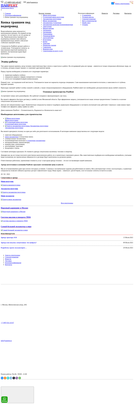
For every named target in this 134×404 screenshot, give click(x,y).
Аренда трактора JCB (9, 237)
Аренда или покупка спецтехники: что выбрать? (19, 242)
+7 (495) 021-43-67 (12, 2)
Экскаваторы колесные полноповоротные (58, 24)
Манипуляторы (48, 28)
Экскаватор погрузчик (9, 189)
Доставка (116, 13)
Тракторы (46, 43)
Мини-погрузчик (7, 181)
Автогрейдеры (48, 38)
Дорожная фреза (49, 36)
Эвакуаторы (47, 26)
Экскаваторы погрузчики (52, 19)
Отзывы (85, 24)
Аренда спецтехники (12, 255)
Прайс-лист (86, 23)
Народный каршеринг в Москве (14, 208)
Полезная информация (13, 263)
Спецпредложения (88, 19)
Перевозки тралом (49, 45)
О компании (86, 15)
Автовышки (47, 32)
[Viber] (16, 378)
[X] (14, 378)
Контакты (127, 13)
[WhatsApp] (19, 378)
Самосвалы (47, 47)
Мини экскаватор (7, 196)
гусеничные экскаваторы (36, 140)
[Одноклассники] (5, 378)
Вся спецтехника (67, 203)
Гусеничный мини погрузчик (15, 124)
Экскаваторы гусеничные (52, 23)
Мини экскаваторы (50, 21)
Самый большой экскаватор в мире (16, 226)
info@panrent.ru (32, 2)
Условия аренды (88, 17)
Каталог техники (45, 13)
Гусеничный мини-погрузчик (53, 17)
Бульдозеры (47, 40)
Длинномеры (47, 34)
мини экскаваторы (11, 137)
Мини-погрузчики (49, 15)
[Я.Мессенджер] (8, 378)
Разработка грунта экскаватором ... (14, 248)
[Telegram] (11, 378)
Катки (45, 41)
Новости (105, 13)
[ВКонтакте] (2, 378)
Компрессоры (48, 49)
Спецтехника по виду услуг (53, 51)
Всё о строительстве (89, 21)
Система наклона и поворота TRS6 (16, 217)
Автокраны (47, 30)
